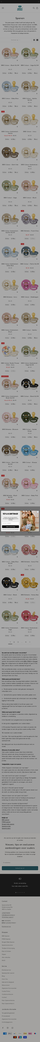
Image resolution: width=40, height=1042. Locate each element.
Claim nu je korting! (10, 526)
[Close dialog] (38, 512)
